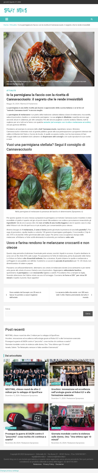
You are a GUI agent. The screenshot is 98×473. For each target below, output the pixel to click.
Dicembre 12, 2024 (12, 395)
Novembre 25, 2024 (58, 443)
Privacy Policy (48, 464)
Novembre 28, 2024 (12, 443)
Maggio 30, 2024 (13, 104)
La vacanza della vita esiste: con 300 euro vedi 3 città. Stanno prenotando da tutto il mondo (72, 294)
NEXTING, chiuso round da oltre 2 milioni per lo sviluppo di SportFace (32, 335)
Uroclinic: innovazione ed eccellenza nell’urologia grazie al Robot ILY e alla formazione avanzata (42, 338)
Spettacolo (11, 428)
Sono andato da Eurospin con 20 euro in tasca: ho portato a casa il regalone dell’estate (25, 294)
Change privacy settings (9, 471)
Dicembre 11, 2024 (58, 398)
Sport (8, 383)
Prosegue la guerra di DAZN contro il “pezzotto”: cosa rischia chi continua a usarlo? (38, 341)
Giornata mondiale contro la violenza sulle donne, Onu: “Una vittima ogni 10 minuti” (37, 344)
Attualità (11, 91)
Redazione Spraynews (29, 395)
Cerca (7, 309)
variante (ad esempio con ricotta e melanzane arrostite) (67, 122)
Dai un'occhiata (13, 355)
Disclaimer (60, 464)
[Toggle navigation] (7, 19)
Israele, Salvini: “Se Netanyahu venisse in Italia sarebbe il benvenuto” (31, 347)
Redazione (37, 464)
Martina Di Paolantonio (29, 104)
